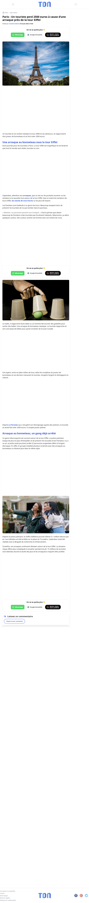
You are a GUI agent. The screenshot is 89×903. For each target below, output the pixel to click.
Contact (2, 893)
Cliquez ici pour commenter (14, 621)
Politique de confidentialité (8, 900)
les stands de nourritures (22, 201)
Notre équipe (4, 896)
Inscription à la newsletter (7, 891)
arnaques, (27, 195)
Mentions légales (5, 898)
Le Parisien (13, 425)
